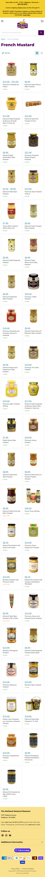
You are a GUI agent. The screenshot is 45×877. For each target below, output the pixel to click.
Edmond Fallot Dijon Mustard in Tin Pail (32, 720)
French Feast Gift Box (32, 511)
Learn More (26, 15)
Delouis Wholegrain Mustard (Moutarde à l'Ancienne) (32, 758)
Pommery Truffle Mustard (30, 298)
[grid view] (37, 53)
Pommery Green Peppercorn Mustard (32, 546)
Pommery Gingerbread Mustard (11, 757)
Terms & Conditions (28, 869)
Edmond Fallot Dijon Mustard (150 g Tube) (10, 617)
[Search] (41, 32)
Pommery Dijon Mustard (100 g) (33, 193)
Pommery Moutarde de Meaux (11, 86)
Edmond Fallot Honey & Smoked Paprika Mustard (33, 477)
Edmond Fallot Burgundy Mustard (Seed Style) (33, 651)
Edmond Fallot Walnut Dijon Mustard (33, 86)
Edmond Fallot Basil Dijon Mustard (10, 298)
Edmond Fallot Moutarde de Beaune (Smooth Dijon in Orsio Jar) (11, 121)
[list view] (41, 53)
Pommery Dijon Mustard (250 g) (11, 405)
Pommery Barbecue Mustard (10, 686)
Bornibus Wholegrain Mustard (10, 651)
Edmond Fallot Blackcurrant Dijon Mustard (31, 262)
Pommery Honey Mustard (31, 441)
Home (3, 39)
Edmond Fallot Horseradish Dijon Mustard (9, 157)
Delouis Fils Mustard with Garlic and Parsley (11, 546)
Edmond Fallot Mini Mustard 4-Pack (31, 120)
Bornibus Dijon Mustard (33, 685)
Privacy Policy (15, 869)
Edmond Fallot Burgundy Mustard (11, 261)
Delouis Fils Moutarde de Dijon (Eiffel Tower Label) (11, 794)
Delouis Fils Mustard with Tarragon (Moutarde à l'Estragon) (33, 582)
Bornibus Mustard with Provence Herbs (11, 581)
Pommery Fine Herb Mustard (32, 368)
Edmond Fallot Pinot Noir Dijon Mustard (11, 512)
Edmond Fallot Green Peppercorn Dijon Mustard (10, 369)
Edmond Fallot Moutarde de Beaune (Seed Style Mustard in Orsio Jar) (33, 406)
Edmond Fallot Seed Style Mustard (10, 476)
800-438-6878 (22, 4)
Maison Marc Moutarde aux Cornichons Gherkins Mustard (11, 721)
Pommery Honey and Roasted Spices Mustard (33, 617)
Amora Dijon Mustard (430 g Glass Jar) (10, 227)
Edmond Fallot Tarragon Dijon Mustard (33, 227)
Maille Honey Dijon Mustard (9, 441)
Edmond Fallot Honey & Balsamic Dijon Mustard (33, 332)
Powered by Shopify (22, 873)
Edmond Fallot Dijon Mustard (10, 193)
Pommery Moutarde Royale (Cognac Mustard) (32, 157)
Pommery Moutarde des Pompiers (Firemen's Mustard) (11, 333)
